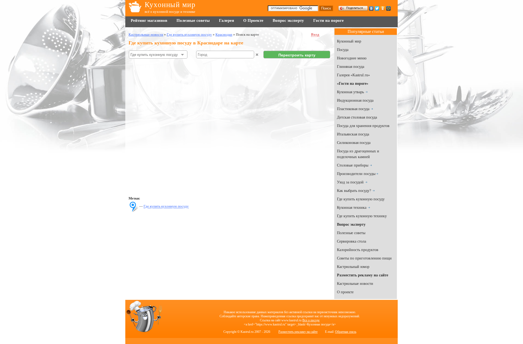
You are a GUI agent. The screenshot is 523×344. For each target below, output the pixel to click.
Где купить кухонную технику (362, 216)
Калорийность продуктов (357, 250)
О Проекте (253, 20)
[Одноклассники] (383, 8)
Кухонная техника (351, 208)
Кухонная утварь (350, 92)
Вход (315, 34)
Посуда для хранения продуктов (363, 126)
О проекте (345, 292)
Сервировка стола (351, 241)
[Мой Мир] (388, 8)
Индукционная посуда (355, 100)
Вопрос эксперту (288, 20)
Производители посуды (356, 174)
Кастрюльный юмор (353, 267)
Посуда (342, 50)
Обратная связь (345, 332)
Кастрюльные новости (355, 284)
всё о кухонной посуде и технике (170, 12)
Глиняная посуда (350, 67)
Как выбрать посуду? (354, 191)
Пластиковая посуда (353, 109)
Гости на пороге (328, 20)
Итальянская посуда (353, 134)
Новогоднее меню (351, 58)
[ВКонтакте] (371, 8)
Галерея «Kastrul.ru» (353, 75)
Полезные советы (193, 20)
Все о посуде (311, 320)
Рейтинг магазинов (149, 20)
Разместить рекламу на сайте (298, 332)
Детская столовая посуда (357, 117)
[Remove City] (257, 54)
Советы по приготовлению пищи (364, 258)
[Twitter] (377, 8)
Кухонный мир (170, 5)
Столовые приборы (352, 165)
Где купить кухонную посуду (166, 206)
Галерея (226, 20)
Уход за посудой (350, 182)
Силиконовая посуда (353, 143)
